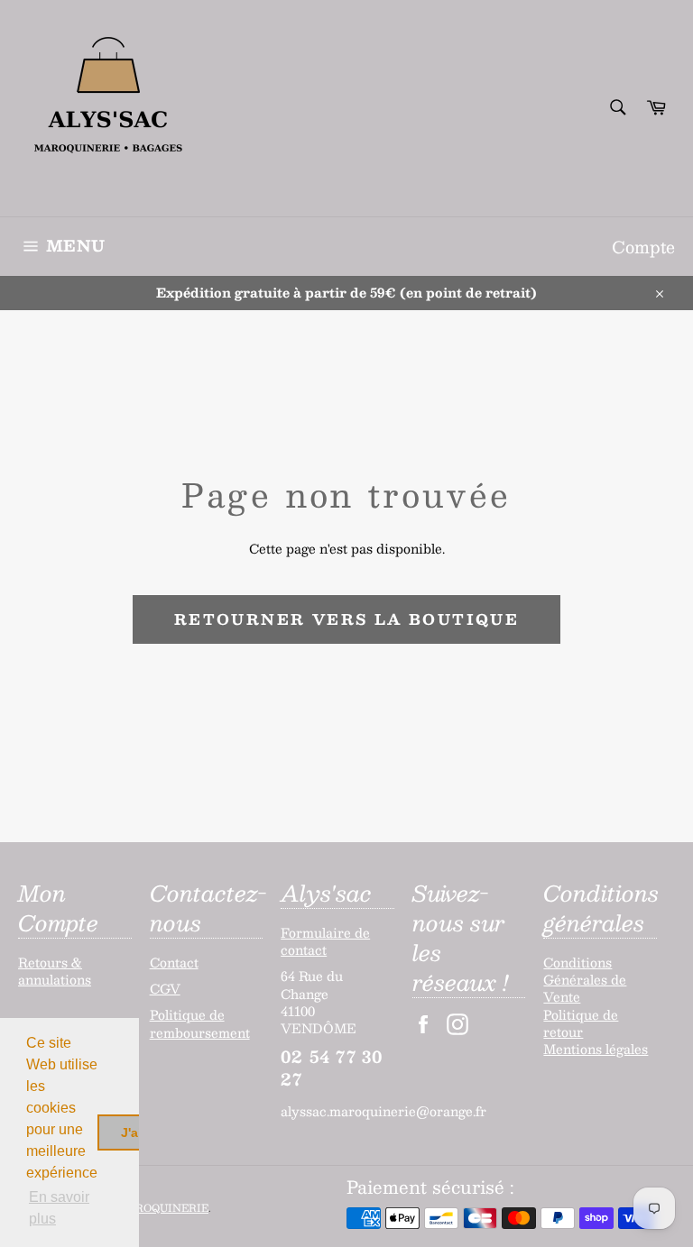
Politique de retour (580, 1023)
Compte (643, 247)
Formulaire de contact (325, 940)
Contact (174, 962)
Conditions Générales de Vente (584, 979)
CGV (165, 988)
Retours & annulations (54, 970)
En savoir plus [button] (59, 1207)
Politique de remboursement (200, 1023)
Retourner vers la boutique (346, 619)
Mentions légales (595, 1048)
